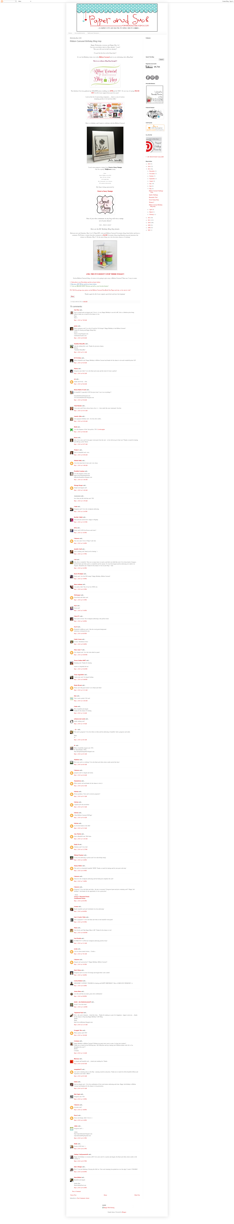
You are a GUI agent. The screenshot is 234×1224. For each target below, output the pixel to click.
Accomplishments (80, 33)
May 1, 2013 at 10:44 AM (80, 432)
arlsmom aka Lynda (79, 719)
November (152, 173)
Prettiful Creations (79, 471)
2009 (149, 225)
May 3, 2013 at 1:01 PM (80, 964)
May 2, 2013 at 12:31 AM (80, 690)
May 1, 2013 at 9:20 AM (80, 363)
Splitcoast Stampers (93, 33)
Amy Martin (77, 834)
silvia (75, 528)
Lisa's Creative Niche (80, 917)
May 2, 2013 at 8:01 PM (80, 901)
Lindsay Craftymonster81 (81, 1154)
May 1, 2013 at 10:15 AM (80, 410)
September (152, 178)
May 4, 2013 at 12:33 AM (80, 1024)
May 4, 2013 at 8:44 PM (80, 1172)
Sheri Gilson (77, 970)
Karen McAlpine (78, 574)
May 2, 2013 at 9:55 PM (80, 922)
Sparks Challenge (153, 195)
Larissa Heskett (78, 981)
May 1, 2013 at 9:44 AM (80, 384)
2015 (149, 164)
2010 (149, 222)
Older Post (137, 1195)
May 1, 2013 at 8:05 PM (80, 633)
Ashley (76, 1126)
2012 (149, 217)
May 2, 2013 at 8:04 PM (80, 911)
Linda (75, 706)
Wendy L (76, 450)
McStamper (77, 595)
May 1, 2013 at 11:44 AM (80, 479)
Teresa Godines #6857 (80, 660)
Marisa (76, 368)
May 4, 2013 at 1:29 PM (80, 1099)
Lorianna (76, 1041)
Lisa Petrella (77, 938)
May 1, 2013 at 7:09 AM (80, 320)
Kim (75, 696)
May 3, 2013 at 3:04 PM (80, 975)
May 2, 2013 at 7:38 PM (80, 881)
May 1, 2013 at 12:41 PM (80, 511)
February (151, 214)
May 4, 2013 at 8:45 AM (80, 1063)
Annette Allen (78, 416)
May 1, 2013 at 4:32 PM (80, 589)
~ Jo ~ (75, 729)
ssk (75, 379)
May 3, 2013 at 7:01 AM (80, 954)
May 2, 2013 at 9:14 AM (80, 817)
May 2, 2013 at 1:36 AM (80, 713)
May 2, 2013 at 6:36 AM (80, 775)
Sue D (75, 627)
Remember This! (153, 197)
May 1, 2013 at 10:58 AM (80, 455)
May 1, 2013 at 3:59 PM (80, 579)
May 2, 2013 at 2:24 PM (80, 860)
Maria (75, 928)
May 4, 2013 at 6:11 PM (80, 1138)
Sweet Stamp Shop (154, 200)
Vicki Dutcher (78, 406)
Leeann (76, 906)
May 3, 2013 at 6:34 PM (80, 985)
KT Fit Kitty (77, 358)
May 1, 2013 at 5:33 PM (80, 600)
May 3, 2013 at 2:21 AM (80, 943)
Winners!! (151, 202)
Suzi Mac (76, 310)
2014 (149, 166)
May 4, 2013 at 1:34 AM (80, 1053)
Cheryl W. (77, 616)
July (150, 183)
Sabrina (76, 791)
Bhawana (76, 1059)
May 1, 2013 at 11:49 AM (80, 490)
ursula (76, 949)
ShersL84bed (77, 1177)
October (151, 176)
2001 (149, 230)
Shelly (75, 1144)
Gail (75, 559)
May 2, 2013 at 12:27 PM (80, 849)
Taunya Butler (78, 866)
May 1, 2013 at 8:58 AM (80, 338)
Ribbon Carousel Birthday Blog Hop (155, 205)
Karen (76, 437)
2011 (149, 220)
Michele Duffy (78, 460)
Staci (75, 606)
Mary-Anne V (78, 650)
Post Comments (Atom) (83, 1198)
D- (74, 745)
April (150, 209)
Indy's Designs (78, 1167)
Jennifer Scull (78, 549)
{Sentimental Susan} (79, 898)
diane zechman (78, 584)
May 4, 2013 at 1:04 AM (80, 1035)
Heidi (75, 427)
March (151, 212)
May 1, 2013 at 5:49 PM (80, 621)
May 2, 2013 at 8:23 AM (80, 786)
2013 (149, 169)
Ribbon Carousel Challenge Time (156, 191)
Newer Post (73, 1195)
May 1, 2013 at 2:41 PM (80, 568)
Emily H (76, 844)
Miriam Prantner (79, 855)
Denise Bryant (78, 685)
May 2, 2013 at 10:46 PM (80, 932)
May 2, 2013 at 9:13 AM (80, 796)
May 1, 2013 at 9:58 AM (80, 400)
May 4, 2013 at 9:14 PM (80, 1187)
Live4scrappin (101, 429)
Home (70, 33)
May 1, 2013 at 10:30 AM (80, 421)
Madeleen (76, 760)
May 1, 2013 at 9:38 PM (80, 644)
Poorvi (76, 1115)
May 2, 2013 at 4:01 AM (80, 740)
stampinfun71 (78, 1069)
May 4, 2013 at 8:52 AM (80, 1076)
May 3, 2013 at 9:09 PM (80, 996)
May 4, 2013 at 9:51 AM (80, 1088)
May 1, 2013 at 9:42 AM (80, 373)
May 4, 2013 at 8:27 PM (80, 1161)
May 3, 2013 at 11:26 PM (80, 1007)
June (150, 186)
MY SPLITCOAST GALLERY (155, 157)
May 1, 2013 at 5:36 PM (80, 610)
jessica (76, 326)
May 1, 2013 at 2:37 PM (80, 554)
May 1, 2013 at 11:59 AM (80, 501)
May (150, 188)
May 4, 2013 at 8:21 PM (80, 1148)
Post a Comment (76, 1191)
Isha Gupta (77, 1094)
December (152, 171)
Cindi (75, 506)
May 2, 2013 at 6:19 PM (80, 870)
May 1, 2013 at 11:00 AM (80, 465)
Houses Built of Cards (80, 390)
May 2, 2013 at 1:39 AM (80, 724)
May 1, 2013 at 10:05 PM (80, 655)
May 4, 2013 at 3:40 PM (80, 1109)
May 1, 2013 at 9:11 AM (80, 352)
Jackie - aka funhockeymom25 (82, 1002)
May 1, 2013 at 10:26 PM (80, 669)
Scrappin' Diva (78, 1030)
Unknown (76, 538)
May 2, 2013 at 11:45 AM (80, 839)
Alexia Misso (77, 991)
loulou (76, 1082)
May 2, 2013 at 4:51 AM (80, 754)
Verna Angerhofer (79, 675)
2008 (149, 227)
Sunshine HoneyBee (79, 344)
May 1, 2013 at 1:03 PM (80, 532)
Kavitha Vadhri (78, 517)
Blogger (124, 1212)
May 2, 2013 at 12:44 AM (80, 701)
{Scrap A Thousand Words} (81, 897)
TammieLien (77, 781)
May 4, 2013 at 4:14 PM (80, 1120)
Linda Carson (78, 639)
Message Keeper (78, 485)
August (151, 181)
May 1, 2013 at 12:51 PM (80, 522)
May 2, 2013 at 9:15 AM (80, 828)
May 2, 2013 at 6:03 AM (80, 764)
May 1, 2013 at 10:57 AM (80, 444)
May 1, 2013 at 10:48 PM (80, 679)
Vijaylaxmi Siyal (78, 1012)
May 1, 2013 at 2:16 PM (80, 543)
